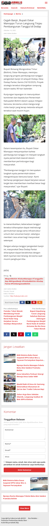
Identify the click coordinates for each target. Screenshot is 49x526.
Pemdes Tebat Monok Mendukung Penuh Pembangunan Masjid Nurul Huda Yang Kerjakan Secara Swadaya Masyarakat (13, 316)
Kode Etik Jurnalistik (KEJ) (10, 522)
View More (24, 508)
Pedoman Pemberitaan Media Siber (14, 520)
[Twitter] (28, 302)
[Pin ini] (21, 334)
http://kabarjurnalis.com (18, 296)
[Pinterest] (34, 302)
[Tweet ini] (14, 334)
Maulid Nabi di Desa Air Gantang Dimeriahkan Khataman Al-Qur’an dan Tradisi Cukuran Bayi (30, 386)
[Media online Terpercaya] (12, 3)
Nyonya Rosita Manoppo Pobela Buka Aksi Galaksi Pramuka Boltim (30, 367)
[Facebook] (22, 302)
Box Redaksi (32, 518)
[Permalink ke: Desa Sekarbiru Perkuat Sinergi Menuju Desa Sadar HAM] (10, 377)
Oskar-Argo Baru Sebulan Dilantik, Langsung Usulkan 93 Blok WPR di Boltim (30, 397)
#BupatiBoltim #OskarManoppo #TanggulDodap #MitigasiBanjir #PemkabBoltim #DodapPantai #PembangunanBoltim (24, 281)
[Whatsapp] (35, 334)
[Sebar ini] (7, 334)
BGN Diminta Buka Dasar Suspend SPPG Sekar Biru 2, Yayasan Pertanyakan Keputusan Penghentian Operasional (14, 485)
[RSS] (39, 302)
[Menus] (46, 2)
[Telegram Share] (28, 334)
